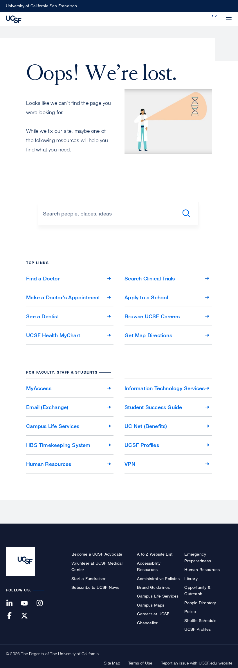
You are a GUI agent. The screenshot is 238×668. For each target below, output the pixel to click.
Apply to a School (146, 297)
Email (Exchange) (47, 407)
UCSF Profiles (142, 445)
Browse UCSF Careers (152, 316)
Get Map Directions (148, 335)
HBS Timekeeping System (58, 445)
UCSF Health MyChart (53, 335)
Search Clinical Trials (150, 278)
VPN (130, 464)
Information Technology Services (165, 388)
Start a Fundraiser (88, 578)
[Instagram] (43, 603)
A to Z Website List (154, 554)
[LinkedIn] (13, 603)
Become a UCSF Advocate (96, 554)
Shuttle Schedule (200, 620)
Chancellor (147, 622)
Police (190, 611)
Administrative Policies (158, 578)
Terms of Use (140, 662)
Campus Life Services (52, 426)
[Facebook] (13, 616)
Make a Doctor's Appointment (63, 297)
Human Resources (48, 464)
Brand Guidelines (153, 587)
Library (190, 578)
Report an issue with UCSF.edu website (196, 662)
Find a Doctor (43, 278)
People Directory (200, 602)
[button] (215, 16)
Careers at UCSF (153, 613)
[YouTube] (28, 603)
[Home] (13, 18)
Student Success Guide (153, 407)
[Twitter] (28, 616)
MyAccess (38, 388)
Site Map (112, 662)
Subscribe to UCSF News (95, 587)
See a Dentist (42, 316)
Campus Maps (150, 604)
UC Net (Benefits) (146, 426)
